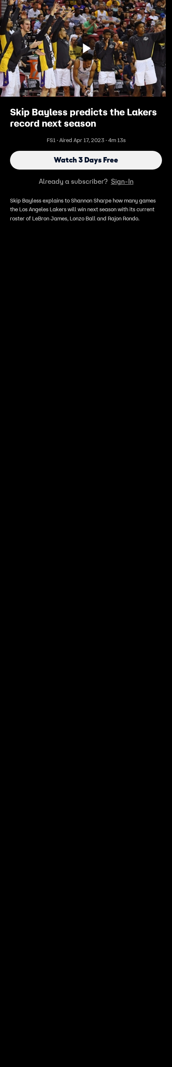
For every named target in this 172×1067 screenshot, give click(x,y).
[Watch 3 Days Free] (86, 48)
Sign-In (122, 181)
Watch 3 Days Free (86, 160)
